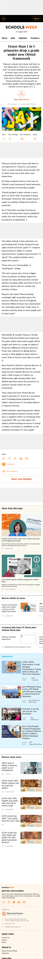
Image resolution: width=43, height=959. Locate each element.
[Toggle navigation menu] (4, 19)
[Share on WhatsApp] (4, 458)
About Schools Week (9, 951)
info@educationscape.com (13, 927)
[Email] (24, 902)
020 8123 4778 (10, 924)
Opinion (23, 38)
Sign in (36, 18)
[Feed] (4, 902)
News (4, 38)
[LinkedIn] (19, 902)
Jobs (13, 38)
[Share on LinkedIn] (21, 458)
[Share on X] (15, 458)
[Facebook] (9, 902)
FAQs (4, 942)
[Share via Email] (27, 458)
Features (35, 38)
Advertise (5, 953)
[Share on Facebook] (9, 458)
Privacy (4, 940)
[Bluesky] (14, 902)
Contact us (6, 938)
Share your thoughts (21, 479)
